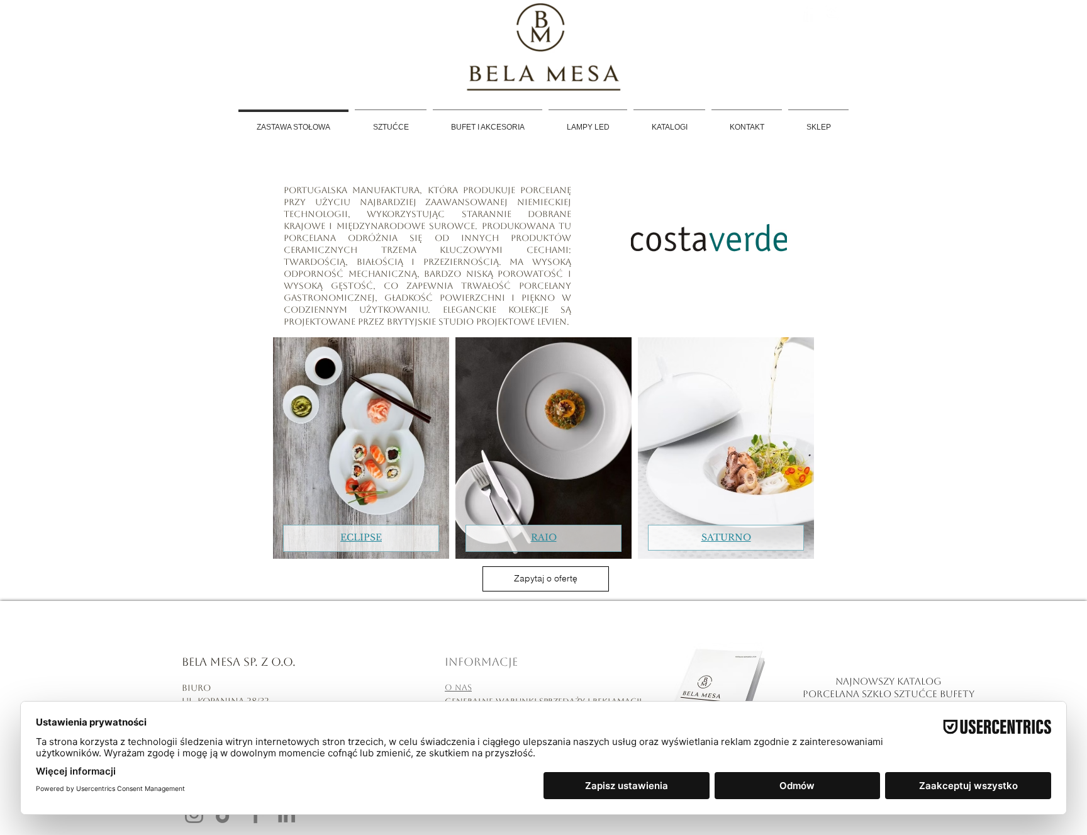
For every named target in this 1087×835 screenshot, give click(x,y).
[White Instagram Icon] (832, 12)
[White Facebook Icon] (808, 12)
